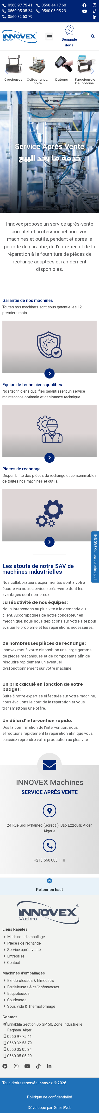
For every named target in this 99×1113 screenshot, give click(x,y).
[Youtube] (84, 11)
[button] (49, 36)
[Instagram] (95, 5)
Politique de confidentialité (49, 1097)
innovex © (48, 1083)
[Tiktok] (95, 11)
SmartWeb (63, 1107)
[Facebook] (84, 5)
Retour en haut (49, 889)
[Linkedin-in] (95, 17)
